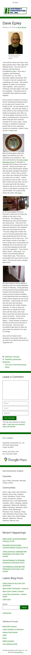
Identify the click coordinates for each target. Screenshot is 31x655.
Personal (16, 356)
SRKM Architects (8, 641)
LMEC (5, 635)
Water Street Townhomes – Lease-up (15, 588)
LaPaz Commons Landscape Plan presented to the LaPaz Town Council (15, 554)
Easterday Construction (13, 359)
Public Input (7, 599)
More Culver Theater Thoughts (13, 591)
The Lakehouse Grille (10, 644)
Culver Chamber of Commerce (13, 629)
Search (5, 604)
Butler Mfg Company (10, 626)
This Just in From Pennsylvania (15, 364)
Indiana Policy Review (10, 632)
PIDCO (7, 367)
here (14, 71)
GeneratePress (18, 652)
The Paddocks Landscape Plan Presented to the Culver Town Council (14, 569)
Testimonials (7, 613)
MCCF (5, 638)
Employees (8, 356)
